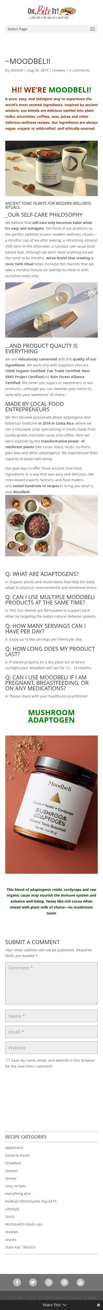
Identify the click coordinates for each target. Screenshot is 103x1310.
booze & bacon (17, 1155)
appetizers (14, 1147)
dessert (11, 1170)
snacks (10, 1239)
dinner (10, 1178)
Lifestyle (12, 1209)
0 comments (79, 70)
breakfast (13, 1163)
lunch (10, 1216)
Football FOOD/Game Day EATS (31, 1201)
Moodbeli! (69, 90)
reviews (58, 70)
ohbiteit (16, 70)
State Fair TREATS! (20, 1247)
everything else (18, 1193)
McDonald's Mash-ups (23, 1224)
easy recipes (15, 1185)
